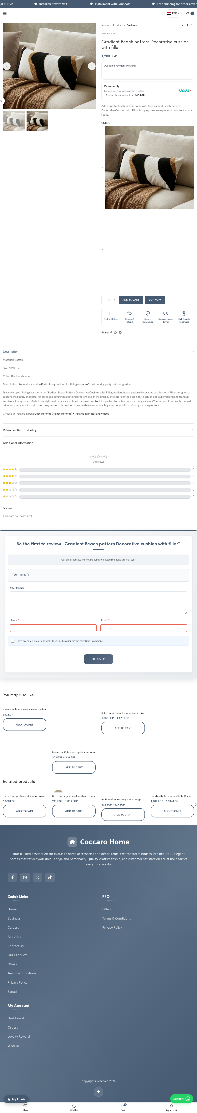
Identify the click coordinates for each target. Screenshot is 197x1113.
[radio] (149, 167)
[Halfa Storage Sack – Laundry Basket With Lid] (24, 790)
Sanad (12, 991)
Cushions (132, 25)
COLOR (105, 122)
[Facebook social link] (111, 332)
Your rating (20, 574)
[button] (7, 66)
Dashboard (16, 1018)
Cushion (94, 392)
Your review (18, 587)
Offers (12, 964)
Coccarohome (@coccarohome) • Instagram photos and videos (71, 413)
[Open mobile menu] (5, 13)
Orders (13, 1027)
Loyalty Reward (19, 1036)
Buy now (155, 299)
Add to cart (131, 299)
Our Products (18, 955)
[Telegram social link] (120, 332)
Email (104, 620)
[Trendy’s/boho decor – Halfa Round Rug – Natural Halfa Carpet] (172, 790)
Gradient (52, 392)
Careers (13, 927)
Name (14, 620)
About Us (14, 937)
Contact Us (16, 946)
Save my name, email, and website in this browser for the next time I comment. (60, 640)
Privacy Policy (17, 982)
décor (6, 405)
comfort (94, 401)
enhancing (102, 405)
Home (105, 25)
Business (14, 918)
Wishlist (13, 1046)
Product (118, 25)
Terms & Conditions (22, 973)
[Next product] (191, 25)
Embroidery (48, 384)
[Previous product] (182, 25)
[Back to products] (187, 25)
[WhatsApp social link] (115, 332)
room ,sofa (83, 384)
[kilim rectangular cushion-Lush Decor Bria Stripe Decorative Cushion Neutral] (74, 790)
